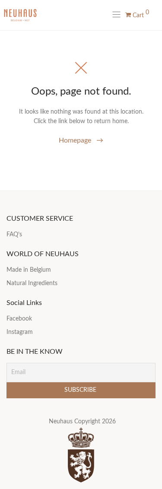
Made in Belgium (28, 270)
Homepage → (81, 140)
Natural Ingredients (31, 283)
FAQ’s (14, 235)
